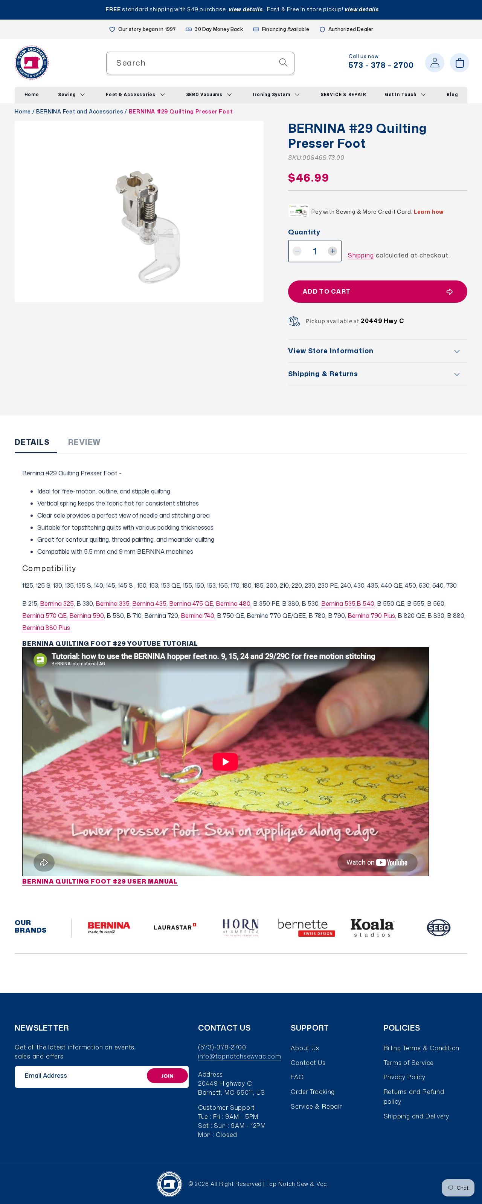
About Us (305, 1048)
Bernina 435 (149, 603)
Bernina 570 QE (44, 615)
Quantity (304, 232)
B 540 (365, 603)
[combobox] (200, 63)
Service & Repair (316, 1106)
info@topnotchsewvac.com (239, 1056)
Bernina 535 (338, 603)
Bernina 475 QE (191, 603)
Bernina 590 (86, 615)
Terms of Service (409, 1062)
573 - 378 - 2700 (381, 65)
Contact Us (308, 1062)
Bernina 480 (233, 603)
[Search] (283, 62)
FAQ (297, 1077)
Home (23, 111)
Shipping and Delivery (416, 1116)
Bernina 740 (197, 615)
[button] (459, 62)
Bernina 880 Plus (46, 627)
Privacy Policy (405, 1077)
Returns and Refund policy (414, 1097)
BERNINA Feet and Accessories (79, 111)
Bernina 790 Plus (371, 615)
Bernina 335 (113, 603)
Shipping (361, 255)
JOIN (167, 1075)
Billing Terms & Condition (422, 1048)
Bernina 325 (57, 603)
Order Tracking (313, 1092)
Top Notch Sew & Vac (296, 1184)
